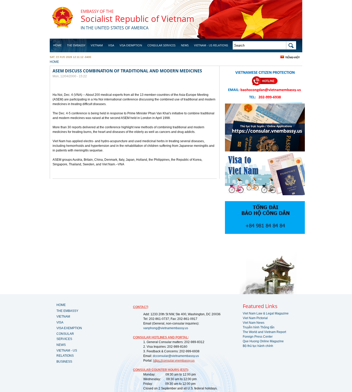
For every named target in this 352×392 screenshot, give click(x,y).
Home (57, 45)
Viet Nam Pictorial (255, 318)
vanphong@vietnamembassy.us (165, 328)
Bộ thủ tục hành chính (258, 346)
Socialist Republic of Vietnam (137, 18)
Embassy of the (97, 11)
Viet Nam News (253, 323)
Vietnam (97, 45)
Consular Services (161, 45)
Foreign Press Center (258, 336)
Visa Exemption (131, 45)
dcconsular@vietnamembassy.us (176, 356)
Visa (111, 45)
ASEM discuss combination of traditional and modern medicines (127, 71)
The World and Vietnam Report (264, 332)
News (185, 45)
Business (59, 58)
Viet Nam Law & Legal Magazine (266, 313)
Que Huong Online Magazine (263, 341)
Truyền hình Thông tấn (258, 327)
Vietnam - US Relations (211, 45)
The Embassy (76, 45)
